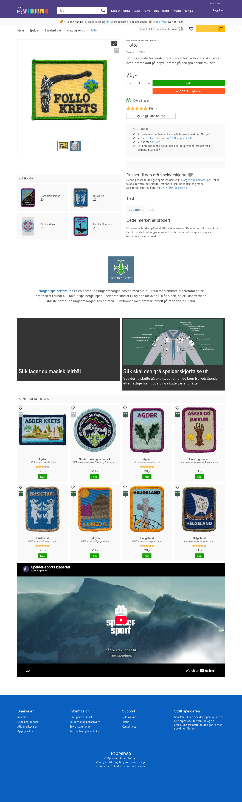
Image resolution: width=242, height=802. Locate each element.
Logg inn (218, 10)
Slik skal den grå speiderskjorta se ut (165, 371)
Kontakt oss (129, 726)
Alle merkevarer (27, 726)
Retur (125, 721)
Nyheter (177, 10)
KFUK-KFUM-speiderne (172, 187)
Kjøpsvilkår (129, 717)
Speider (115, 10)
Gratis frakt (160, 21)
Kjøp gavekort (25, 731)
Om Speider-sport (81, 717)
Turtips (189, 10)
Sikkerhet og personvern (85, 721)
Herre (146, 10)
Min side (22, 717)
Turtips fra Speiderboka (84, 731)
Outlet (165, 10)
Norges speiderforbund (195, 180)
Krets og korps (76, 30)
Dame (137, 10)
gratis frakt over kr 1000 (161, 138)
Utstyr (126, 10)
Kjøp (188, 83)
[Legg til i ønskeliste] (20, 408)
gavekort (185, 138)
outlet (155, 142)
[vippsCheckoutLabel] (189, 91)
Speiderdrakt (53, 30)
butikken (167, 134)
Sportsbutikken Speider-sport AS (194, 717)
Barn (156, 10)
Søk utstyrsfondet (80, 726)
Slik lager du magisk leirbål (50, 371)
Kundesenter (216, 2)
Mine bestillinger (27, 721)
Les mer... (136, 209)
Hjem (20, 30)
